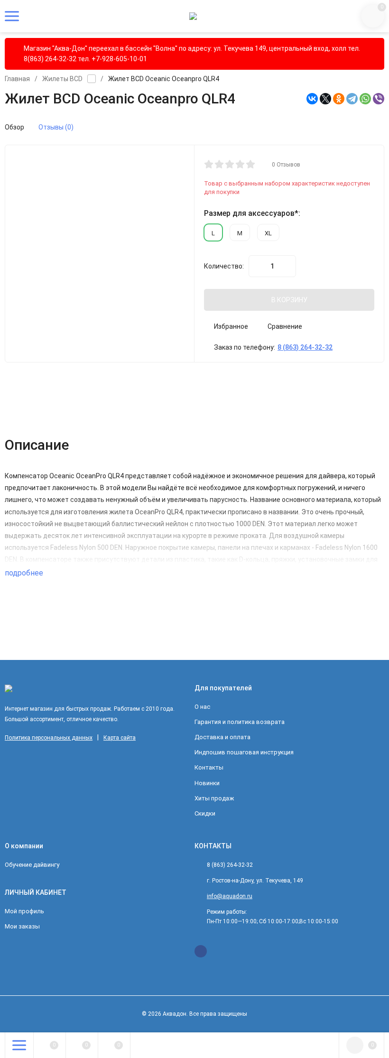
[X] (325, 98)
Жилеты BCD (62, 78)
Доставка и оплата (222, 737)
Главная (17, 78)
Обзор (14, 127)
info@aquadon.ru (229, 896)
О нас (202, 706)
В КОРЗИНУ (289, 300)
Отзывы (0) (56, 127)
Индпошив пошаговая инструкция (244, 752)
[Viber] (378, 98)
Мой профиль (24, 911)
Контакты (208, 767)
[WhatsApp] (365, 98)
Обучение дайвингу (32, 864)
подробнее (25, 572)
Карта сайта (119, 737)
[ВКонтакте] (312, 98)
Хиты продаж (214, 798)
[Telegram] (352, 98)
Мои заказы (22, 926)
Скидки (204, 813)
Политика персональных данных (49, 737)
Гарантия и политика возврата (239, 721)
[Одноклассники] (338, 98)
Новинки (207, 783)
